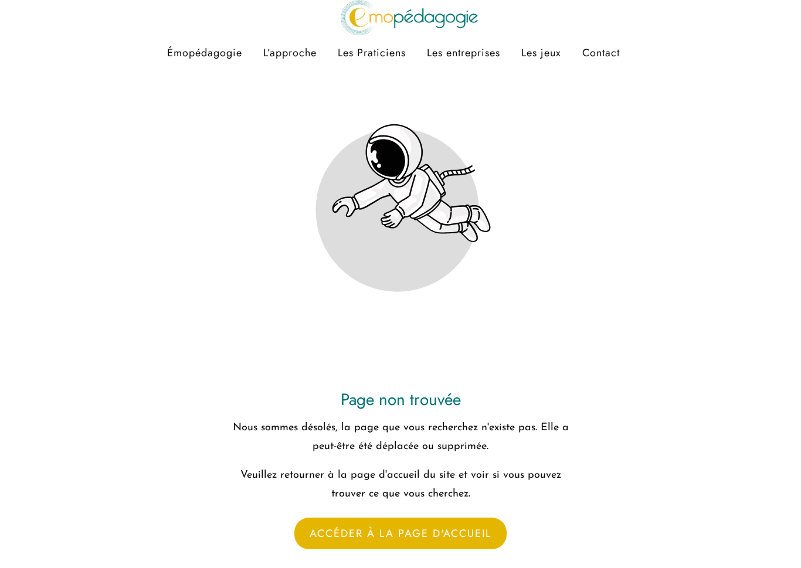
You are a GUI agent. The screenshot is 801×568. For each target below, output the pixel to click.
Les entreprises (463, 52)
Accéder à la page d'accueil (400, 533)
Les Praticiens (372, 52)
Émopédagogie (204, 52)
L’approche (290, 52)
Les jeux (541, 52)
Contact (601, 52)
